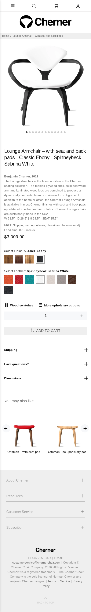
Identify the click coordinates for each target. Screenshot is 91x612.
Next (85, 428)
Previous (6, 428)
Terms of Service (59, 581)
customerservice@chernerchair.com (36, 562)
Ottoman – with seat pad (23, 451)
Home (5, 35)
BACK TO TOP (45, 602)
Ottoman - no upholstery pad (67, 451)
